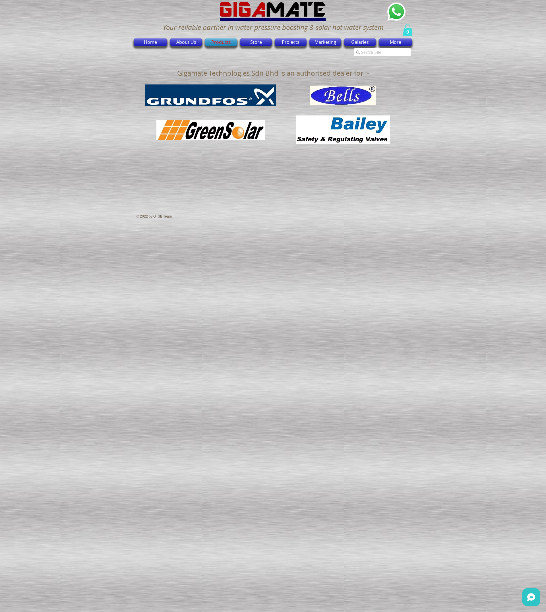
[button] (408, 30)
